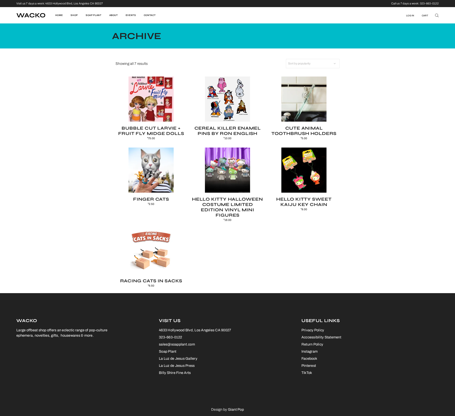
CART (425, 15)
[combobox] (312, 63)
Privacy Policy (312, 330)
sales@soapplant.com (177, 344)
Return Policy (312, 344)
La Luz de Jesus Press (177, 366)
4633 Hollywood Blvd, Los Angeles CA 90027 (74, 3)
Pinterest (308, 366)
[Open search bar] (437, 15)
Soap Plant (167, 351)
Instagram (309, 351)
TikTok (306, 373)
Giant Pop (236, 409)
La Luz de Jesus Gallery (178, 358)
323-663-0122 (170, 337)
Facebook (309, 358)
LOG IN (410, 15)
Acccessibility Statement (321, 337)
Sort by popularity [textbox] (299, 63)
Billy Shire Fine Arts (175, 373)
